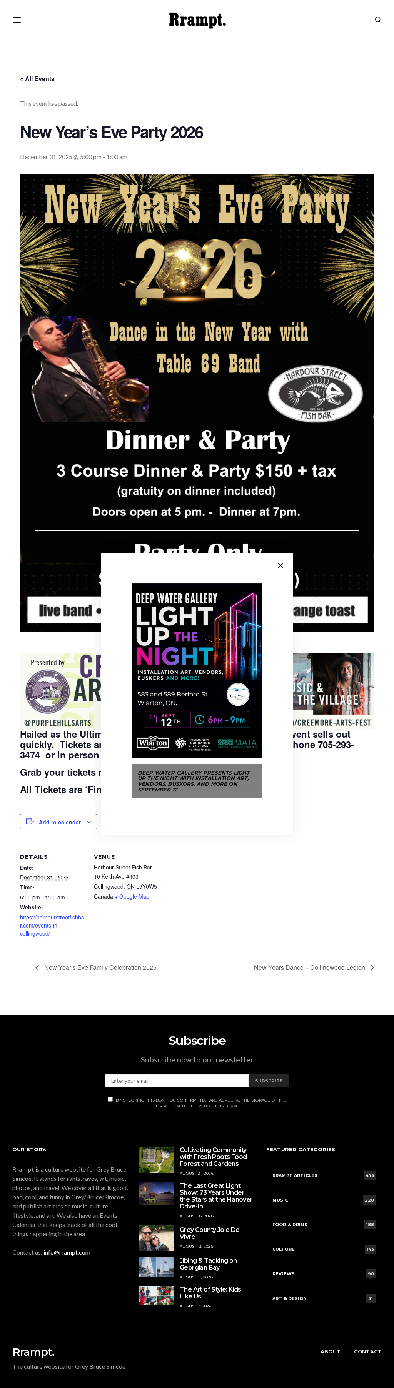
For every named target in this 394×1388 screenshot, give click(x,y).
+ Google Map (132, 896)
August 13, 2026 (196, 1246)
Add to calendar (60, 822)
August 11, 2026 (196, 1277)
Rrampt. (33, 1351)
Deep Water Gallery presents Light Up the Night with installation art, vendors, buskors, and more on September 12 (193, 781)
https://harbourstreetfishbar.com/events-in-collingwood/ (52, 925)
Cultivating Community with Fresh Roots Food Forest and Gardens (213, 1156)
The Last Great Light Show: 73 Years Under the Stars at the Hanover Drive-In (216, 1196)
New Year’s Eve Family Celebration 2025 (100, 967)
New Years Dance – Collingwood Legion (310, 967)
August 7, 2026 (196, 1305)
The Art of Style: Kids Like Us (210, 1293)
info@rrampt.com (66, 1252)
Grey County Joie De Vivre (210, 1233)
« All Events (37, 78)
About (331, 1351)
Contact (368, 1351)
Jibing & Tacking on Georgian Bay (208, 1264)
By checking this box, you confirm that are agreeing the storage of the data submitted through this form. (201, 1103)
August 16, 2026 (197, 1215)
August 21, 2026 (197, 1173)
